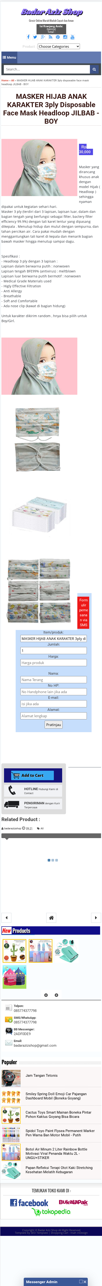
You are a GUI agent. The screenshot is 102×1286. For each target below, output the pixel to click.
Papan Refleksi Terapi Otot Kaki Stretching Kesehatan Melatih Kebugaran (59, 1170)
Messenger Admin (41, 1282)
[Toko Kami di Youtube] (73, 37)
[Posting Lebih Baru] (6, 918)
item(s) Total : (51, 29)
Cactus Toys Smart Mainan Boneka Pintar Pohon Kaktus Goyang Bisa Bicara (58, 1114)
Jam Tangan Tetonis (42, 1075)
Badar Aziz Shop (51, 11)
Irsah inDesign (79, 1232)
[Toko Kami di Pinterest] (58, 37)
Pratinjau (53, 724)
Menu (11, 57)
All (42, 828)
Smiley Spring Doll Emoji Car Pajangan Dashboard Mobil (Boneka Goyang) (56, 1096)
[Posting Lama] (96, 918)
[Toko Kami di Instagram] (66, 37)
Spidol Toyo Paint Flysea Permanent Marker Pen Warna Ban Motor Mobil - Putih (60, 1133)
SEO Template (39, 1232)
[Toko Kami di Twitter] (35, 37)
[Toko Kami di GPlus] (43, 37)
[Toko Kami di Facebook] (29, 37)
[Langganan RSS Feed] (51, 37)
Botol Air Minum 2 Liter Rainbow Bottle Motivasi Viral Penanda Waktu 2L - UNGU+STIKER (56, 1153)
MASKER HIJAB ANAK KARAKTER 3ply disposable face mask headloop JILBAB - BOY (51, 108)
